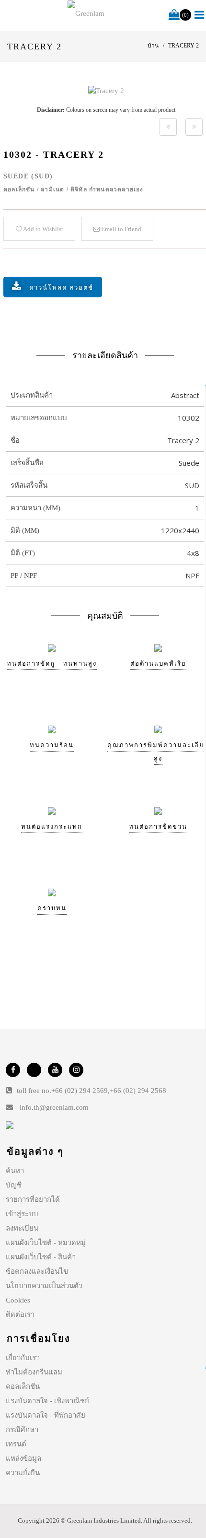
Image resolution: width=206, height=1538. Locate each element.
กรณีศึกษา (22, 1429)
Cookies (18, 1300)
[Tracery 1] (168, 127)
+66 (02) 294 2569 (79, 1090)
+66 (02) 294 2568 (138, 1090)
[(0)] (174, 15)
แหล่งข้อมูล (23, 1458)
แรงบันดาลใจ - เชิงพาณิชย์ (47, 1401)
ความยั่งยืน (23, 1473)
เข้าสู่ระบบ (22, 1214)
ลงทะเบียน (22, 1228)
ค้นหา (15, 1170)
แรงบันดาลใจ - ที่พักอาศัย (45, 1415)
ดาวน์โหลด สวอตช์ (61, 287)
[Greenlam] (86, 13)
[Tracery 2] (106, 90)
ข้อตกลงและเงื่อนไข (37, 1271)
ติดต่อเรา (20, 1314)
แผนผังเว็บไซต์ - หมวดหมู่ (46, 1242)
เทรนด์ (16, 1444)
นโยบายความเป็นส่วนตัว (44, 1286)
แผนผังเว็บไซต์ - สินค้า (41, 1257)
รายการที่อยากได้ (33, 1199)
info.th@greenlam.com (54, 1107)
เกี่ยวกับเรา (23, 1358)
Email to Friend (120, 229)
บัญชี (14, 1185)
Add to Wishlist (42, 229)
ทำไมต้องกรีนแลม (34, 1372)
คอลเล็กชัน (23, 1386)
